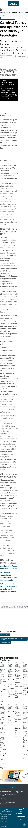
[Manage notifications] (24, 824)
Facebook (12, 794)
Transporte (8, 791)
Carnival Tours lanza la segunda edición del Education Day (11, 688)
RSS (21, 820)
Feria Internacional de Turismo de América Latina (13, 638)
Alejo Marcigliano (5, 115)
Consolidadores (5, 642)
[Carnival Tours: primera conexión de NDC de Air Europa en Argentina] (2, 726)
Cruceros (7, 797)
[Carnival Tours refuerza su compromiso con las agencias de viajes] (17, 669)
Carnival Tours (5, 635)
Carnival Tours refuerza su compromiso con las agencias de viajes (20, 687)
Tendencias (8, 794)
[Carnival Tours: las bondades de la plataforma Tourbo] (10, 707)
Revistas (7, 802)
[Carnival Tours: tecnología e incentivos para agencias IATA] (25, 670)
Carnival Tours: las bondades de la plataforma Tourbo (12, 718)
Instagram (13, 797)
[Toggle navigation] (3, 9)
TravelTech (3, 804)
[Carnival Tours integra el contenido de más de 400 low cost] (2, 671)
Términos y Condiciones (3, 825)
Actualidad (3, 791)
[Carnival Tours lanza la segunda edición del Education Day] (10, 670)
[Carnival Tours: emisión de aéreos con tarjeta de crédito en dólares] (17, 709)
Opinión (7, 800)
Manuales (14, 12)
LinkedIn (12, 800)
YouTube (12, 802)
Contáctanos (20, 817)
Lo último (8, 12)
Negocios (21, 12)
